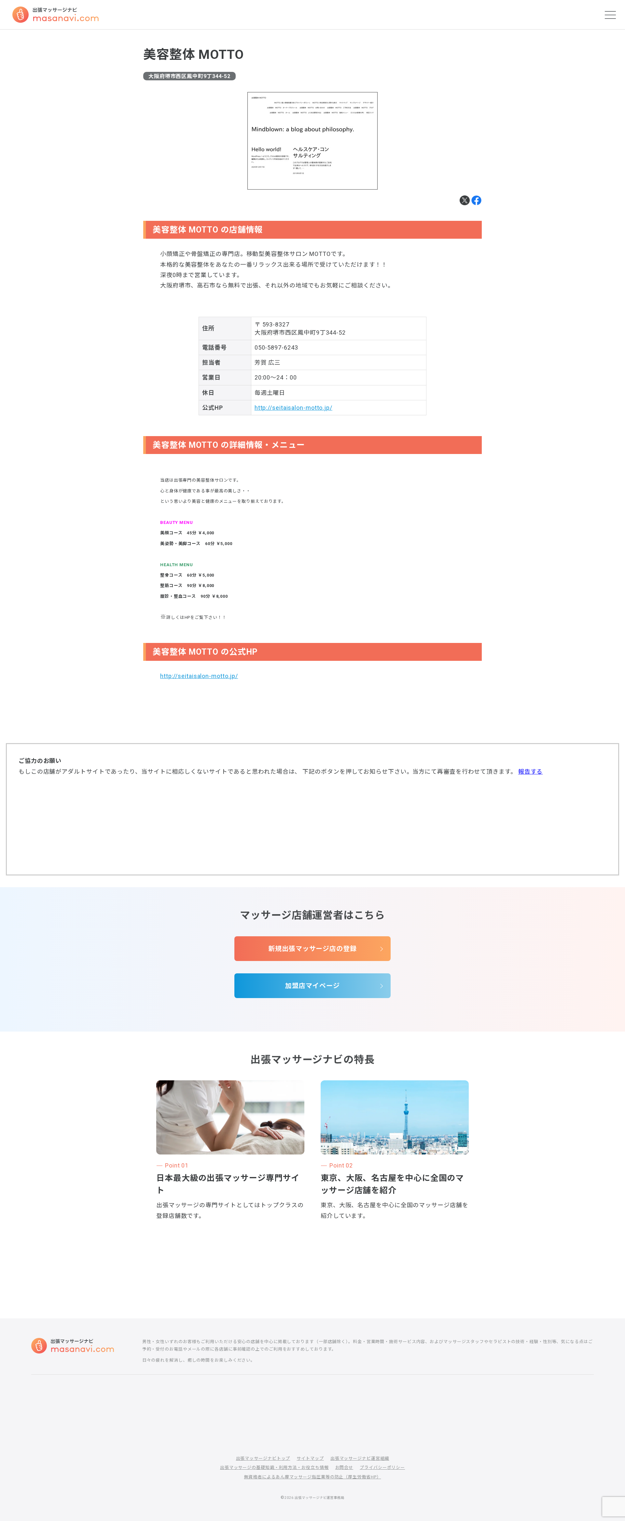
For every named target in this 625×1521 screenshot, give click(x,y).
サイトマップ (310, 1458)
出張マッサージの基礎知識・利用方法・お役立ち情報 (274, 1467)
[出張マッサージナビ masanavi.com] (72, 1346)
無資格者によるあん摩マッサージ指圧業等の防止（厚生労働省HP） (312, 1476)
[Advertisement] (313, 825)
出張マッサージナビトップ (263, 1458)
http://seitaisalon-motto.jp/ (293, 407)
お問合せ (344, 1467)
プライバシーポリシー (382, 1467)
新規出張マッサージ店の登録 (312, 949)
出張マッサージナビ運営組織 (359, 1458)
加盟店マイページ (312, 986)
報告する (530, 771)
